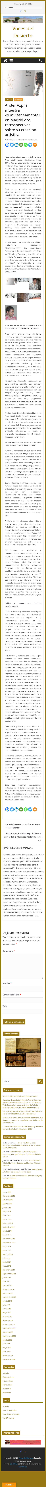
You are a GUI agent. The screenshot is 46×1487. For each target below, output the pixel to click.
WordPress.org (8, 1418)
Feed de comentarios (11, 1414)
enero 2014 (7, 1235)
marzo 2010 (7, 1316)
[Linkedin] (16, 145)
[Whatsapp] (26, 145)
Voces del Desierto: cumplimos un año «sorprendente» (22, 826)
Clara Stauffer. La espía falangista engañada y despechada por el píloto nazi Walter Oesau (21, 1145)
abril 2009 (6, 1351)
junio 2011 (7, 1277)
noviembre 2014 (9, 1227)
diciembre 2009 (9, 1324)
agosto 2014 (7, 1231)
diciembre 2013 (9, 1239)
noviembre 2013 (9, 1242)
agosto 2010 (7, 1301)
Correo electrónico (12, 994)
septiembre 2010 (9, 1297)
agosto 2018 (7, 1204)
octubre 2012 (8, 1254)
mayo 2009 (7, 1348)
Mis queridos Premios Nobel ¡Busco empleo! (20, 1096)
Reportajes (18, 100)
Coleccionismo (8, 1377)
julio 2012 (6, 1258)
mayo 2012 (7, 1266)
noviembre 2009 (9, 1328)
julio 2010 (6, 1305)
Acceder (6, 1406)
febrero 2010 (8, 1320)
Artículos (9, 100)
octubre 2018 (8, 1200)
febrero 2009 (8, 1355)
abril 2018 (6, 1215)
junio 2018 (7, 1207)
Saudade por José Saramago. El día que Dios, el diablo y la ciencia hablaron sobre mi (22, 837)
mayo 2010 (7, 1313)
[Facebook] (7, 145)
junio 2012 (7, 1262)
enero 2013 (7, 1250)
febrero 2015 (8, 1223)
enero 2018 (7, 1219)
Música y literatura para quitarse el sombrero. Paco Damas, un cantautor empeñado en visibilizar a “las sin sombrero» (23, 1120)
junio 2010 (7, 1309)
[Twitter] (12, 145)
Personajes (7, 1389)
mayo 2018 (7, 1211)
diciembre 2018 (9, 1196)
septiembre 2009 (9, 1336)
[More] (35, 145)
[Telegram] (30, 145)
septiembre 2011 (9, 1274)
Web (5, 1006)
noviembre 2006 (9, 1359)
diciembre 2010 (9, 1289)
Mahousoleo (7, 1385)
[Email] (21, 145)
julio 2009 (6, 1344)
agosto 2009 (7, 1340)
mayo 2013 (7, 1246)
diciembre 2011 (9, 1270)
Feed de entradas (9, 1410)
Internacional (8, 1381)
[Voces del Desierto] (5, 60)
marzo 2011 (7, 1285)
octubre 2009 (8, 1332)
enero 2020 (7, 1192)
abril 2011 (6, 1281)
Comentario (9, 951)
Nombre (7, 983)
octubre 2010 (8, 1293)
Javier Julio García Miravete (28, 140)
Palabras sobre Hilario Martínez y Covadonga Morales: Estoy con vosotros (22, 1163)
